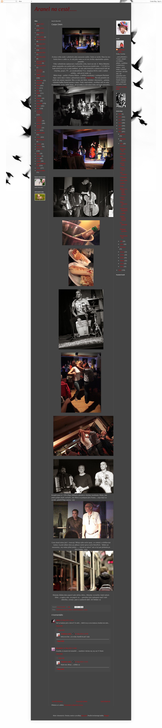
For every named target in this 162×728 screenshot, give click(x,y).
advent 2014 (40, 28)
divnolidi (39, 83)
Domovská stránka (81, 701)
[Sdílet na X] (79, 607)
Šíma (37, 153)
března (122, 260)
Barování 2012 (40, 39)
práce (38, 130)
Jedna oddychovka (123, 203)
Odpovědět (59, 626)
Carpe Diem (90, 78)
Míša (37, 108)
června (122, 252)
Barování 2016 (40, 57)
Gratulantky (123, 177)
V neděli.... (123, 213)
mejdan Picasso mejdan (123, 218)
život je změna (40, 170)
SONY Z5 (39, 149)
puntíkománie (40, 133)
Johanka (38, 98)
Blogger (106, 715)
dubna (122, 258)
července (122, 247)
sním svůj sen (40, 140)
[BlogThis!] (77, 607)
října (121, 143)
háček (38, 93)
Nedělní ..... (123, 183)
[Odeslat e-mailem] (75, 607)
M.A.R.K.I (59, 648)
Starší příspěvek (105, 701)
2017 (120, 120)
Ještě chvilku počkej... (123, 158)
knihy (38, 101)
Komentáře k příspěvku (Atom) (73, 705)
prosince (122, 134)
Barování (122, 154)
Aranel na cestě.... (66, 634)
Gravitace (123, 146)
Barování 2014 (40, 48)
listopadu (123, 139)
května (122, 255)
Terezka (38, 156)
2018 (120, 117)
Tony (38, 158)
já (37, 96)
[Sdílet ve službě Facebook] (81, 607)
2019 (120, 114)
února (122, 263)
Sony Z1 (39, 146)
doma (38, 85)
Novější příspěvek (57, 701)
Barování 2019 (40, 65)
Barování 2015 (40, 52)
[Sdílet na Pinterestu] (82, 607)
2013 (120, 131)
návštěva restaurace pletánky (39, 119)
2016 (120, 123)
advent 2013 (40, 24)
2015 (120, 126)
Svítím (122, 186)
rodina (85, 609)
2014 (120, 128)
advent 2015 (40, 32)
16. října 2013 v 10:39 (81, 634)
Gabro (58, 620)
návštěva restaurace (78, 609)
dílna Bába (39, 80)
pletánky (39, 123)
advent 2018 (40, 37)
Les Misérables (123, 224)
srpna (122, 244)
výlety (38, 168)
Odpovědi (61, 630)
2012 (120, 270)
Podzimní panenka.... (123, 231)
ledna (122, 266)
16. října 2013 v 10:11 (67, 620)
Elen (37, 88)
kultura (70, 609)
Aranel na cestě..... (56, 9)
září (121, 241)
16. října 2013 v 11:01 (81, 662)
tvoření (38, 161)
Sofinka (38, 144)
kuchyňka (39, 103)
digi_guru (84, 715)
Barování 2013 (40, 44)
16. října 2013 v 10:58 (69, 648)
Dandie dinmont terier (62, 609)
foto (37, 90)
